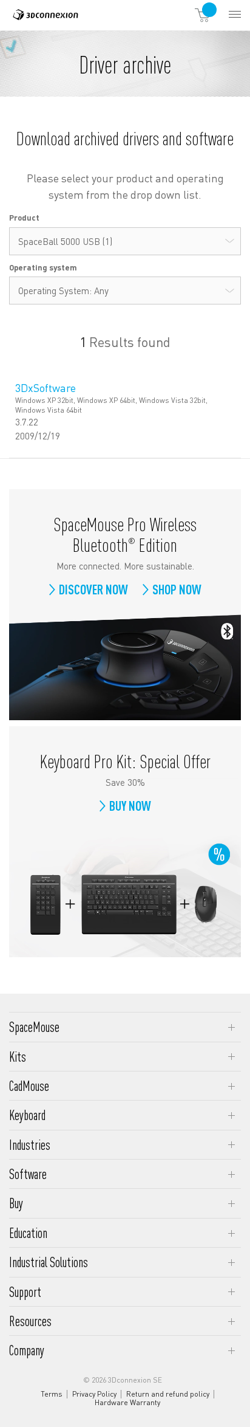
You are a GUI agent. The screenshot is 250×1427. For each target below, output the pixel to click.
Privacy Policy (94, 1394)
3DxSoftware (45, 387)
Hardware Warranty (127, 1402)
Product (24, 217)
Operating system (43, 267)
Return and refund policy (167, 1394)
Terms (51, 1394)
